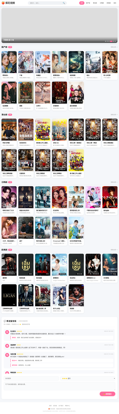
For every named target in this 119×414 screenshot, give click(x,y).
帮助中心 (67, 405)
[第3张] (108, 41)
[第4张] (110, 41)
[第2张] (107, 41)
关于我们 (61, 405)
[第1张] (105, 41)
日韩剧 (102, 3)
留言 (115, 3)
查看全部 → (114, 47)
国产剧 (88, 3)
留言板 (55, 405)
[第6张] (115, 41)
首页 (82, 3)
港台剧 (95, 3)
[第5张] (112, 41)
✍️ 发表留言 (107, 394)
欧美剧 (109, 3)
